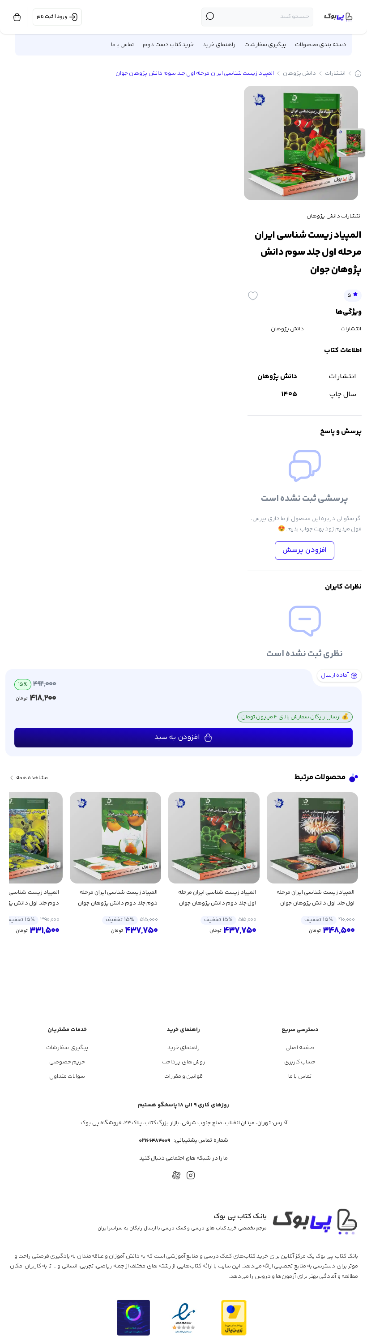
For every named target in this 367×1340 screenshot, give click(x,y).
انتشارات (335, 73)
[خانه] (358, 73)
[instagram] (190, 1175)
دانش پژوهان (299, 73)
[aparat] (176, 1175)
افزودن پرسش (304, 550)
